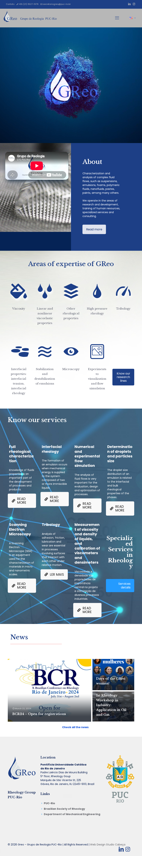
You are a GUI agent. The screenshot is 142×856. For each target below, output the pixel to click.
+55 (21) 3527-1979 (28, 4)
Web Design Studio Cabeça (107, 844)
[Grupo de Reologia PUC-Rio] (30, 18)
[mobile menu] (117, 18)
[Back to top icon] (124, 848)
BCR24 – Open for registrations (39, 714)
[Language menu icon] (132, 18)
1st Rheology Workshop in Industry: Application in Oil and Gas (111, 705)
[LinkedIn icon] (129, 4)
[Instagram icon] (134, 4)
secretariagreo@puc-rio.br (57, 4)
